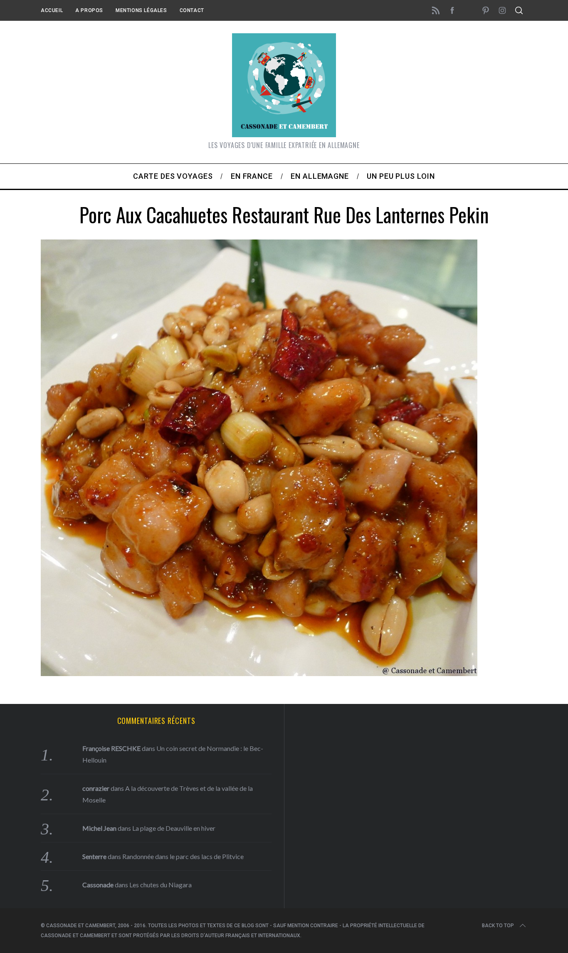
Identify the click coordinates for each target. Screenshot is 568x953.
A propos (89, 10)
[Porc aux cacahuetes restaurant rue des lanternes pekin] (259, 673)
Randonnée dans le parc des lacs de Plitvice (183, 856)
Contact (192, 10)
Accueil (52, 10)
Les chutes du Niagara (160, 885)
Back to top (498, 925)
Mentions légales (141, 10)
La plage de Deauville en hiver (173, 828)
